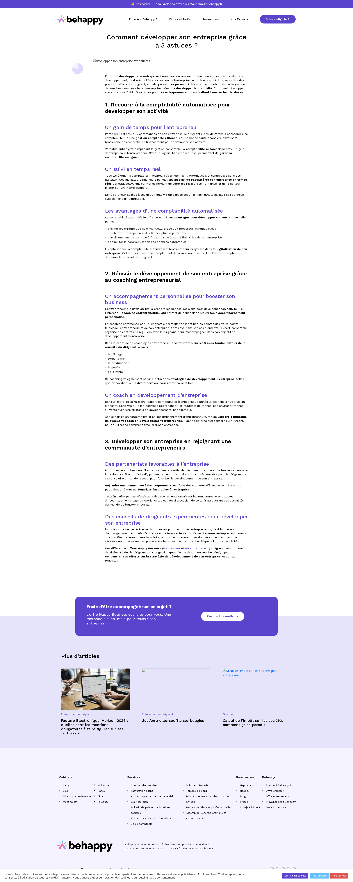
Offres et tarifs (179, 19)
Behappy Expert (119, 868)
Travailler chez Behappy (281, 801)
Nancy (101, 790)
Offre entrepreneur (277, 796)
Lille (65, 790)
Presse (244, 801)
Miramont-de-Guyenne (77, 796)
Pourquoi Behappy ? (143, 19)
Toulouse (103, 801)
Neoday (244, 790)
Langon (67, 785)
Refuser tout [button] (339, 875)
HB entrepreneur (197, 548)
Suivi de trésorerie (197, 785)
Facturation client (142, 790)
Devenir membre (276, 807)
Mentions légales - (68, 868)
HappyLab (246, 785)
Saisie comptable (141, 823)
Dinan (100, 796)
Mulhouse (103, 785)
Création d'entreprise (144, 785)
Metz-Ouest (70, 801)
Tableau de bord (196, 790)
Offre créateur (275, 790)
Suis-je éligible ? (278, 19)
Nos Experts (239, 19)
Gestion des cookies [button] (295, 875)
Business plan (139, 801)
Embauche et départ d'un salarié (151, 818)
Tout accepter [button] (319, 875)
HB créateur (171, 548)
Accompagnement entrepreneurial (152, 796)
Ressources (210, 19)
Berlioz (102, 868)
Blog (243, 796)
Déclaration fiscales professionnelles (209, 807)
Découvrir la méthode (222, 616)
